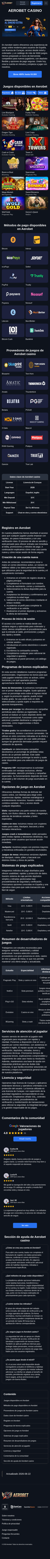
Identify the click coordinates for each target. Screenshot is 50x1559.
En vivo (18, 93)
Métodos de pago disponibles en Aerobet (20, 1406)
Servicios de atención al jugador (17, 1446)
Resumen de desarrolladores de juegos (20, 1441)
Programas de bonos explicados (17, 1426)
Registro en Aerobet (12, 1421)
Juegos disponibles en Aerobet (16, 1401)
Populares (6, 93)
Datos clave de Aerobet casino (16, 1416)
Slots (41, 93)
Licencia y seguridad (12, 1451)
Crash (29, 93)
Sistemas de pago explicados (16, 1436)
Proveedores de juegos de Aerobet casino (21, 1411)
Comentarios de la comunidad (16, 1456)
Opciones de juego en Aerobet (16, 1431)
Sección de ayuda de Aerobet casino (19, 1461)
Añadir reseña (25, 1139)
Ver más (25, 1225)
